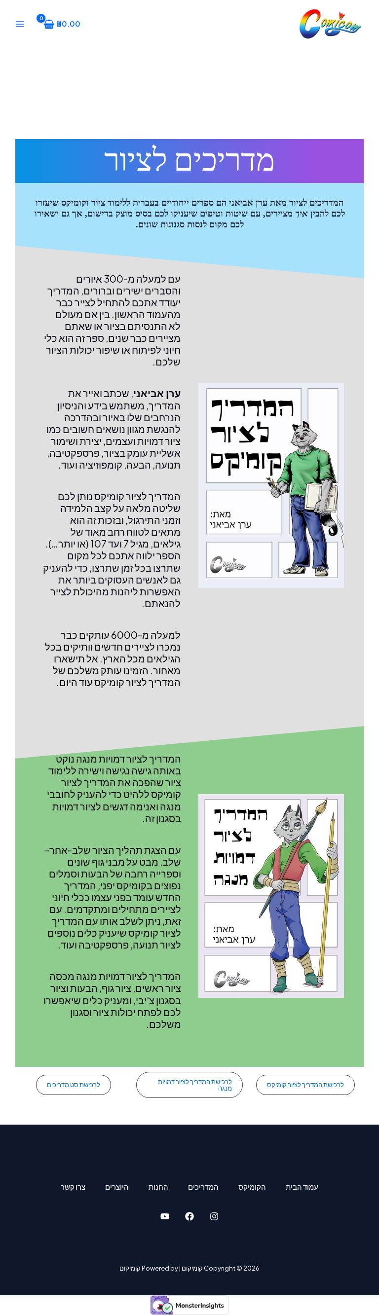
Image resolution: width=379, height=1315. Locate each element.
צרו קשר (73, 1186)
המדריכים (203, 1186)
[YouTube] (164, 1216)
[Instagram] (214, 1216)
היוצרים (117, 1186)
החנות (158, 1186)
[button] (305, 1085)
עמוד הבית (302, 1186)
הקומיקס (252, 1186)
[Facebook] (189, 1216)
